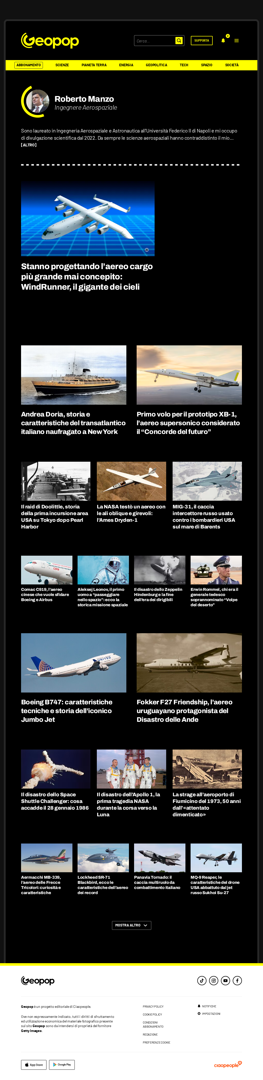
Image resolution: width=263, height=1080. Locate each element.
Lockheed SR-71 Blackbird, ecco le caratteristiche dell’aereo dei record (103, 885)
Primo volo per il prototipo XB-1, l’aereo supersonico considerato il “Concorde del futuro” (188, 423)
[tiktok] (201, 980)
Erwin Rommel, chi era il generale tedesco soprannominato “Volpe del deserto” (214, 597)
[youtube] (225, 980)
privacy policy (153, 1006)
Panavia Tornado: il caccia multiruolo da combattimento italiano (157, 882)
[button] (236, 40)
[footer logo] (69, 981)
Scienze (62, 65)
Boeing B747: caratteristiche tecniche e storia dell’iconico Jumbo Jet (66, 710)
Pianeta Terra (94, 65)
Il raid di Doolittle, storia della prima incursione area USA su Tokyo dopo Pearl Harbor (54, 516)
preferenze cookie (156, 1042)
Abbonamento (28, 65)
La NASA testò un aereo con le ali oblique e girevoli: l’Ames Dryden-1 (131, 513)
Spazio (206, 65)
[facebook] (237, 980)
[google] (62, 1065)
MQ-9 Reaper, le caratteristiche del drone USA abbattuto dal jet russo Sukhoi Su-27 (215, 885)
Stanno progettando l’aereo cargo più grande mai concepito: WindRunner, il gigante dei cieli (87, 276)
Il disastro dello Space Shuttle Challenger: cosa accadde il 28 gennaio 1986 (55, 801)
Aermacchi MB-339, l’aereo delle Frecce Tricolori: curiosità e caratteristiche (41, 885)
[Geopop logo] (50, 41)
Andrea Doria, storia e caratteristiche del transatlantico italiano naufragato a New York (73, 423)
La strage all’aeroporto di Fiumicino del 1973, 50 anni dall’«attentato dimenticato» (207, 804)
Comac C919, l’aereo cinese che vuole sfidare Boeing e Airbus (45, 594)
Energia (126, 65)
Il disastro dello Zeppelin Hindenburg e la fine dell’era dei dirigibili (158, 594)
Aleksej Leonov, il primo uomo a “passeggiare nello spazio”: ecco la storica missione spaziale (103, 597)
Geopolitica (156, 65)
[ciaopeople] (228, 1065)
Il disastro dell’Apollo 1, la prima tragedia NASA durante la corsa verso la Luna (128, 804)
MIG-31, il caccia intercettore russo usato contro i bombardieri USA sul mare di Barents (204, 516)
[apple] (33, 1065)
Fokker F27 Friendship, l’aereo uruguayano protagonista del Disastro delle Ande (184, 710)
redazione (150, 1034)
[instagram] (213, 980)
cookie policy (152, 1014)
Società (232, 65)
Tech (184, 65)
